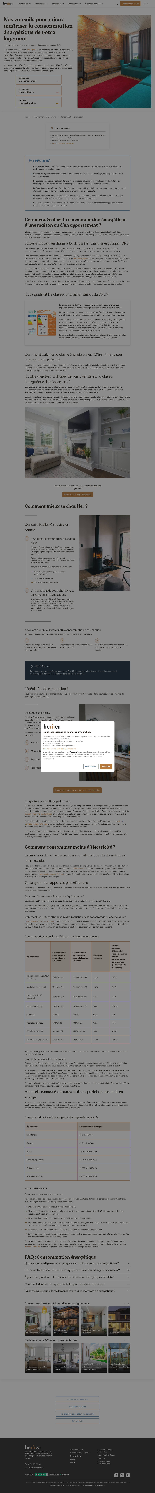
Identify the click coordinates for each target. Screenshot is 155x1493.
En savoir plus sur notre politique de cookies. (59, 749)
